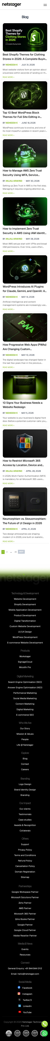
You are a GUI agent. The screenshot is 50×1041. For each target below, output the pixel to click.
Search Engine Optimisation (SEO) (25, 682)
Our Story (25, 728)
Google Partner (25, 924)
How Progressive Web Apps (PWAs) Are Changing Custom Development (24, 347)
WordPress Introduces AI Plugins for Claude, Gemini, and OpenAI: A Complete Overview (24, 289)
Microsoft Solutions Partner (25, 897)
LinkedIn (27, 1006)
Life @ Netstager (25, 744)
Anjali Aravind (14, 181)
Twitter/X (27, 1000)
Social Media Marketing (25, 698)
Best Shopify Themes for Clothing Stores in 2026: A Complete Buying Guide (25, 57)
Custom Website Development (25, 626)
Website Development (25, 599)
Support (25, 844)
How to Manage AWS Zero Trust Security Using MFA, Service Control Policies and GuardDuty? (23, 173)
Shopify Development (25, 604)
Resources (25, 954)
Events (25, 949)
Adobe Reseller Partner (25, 935)
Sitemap (25, 877)
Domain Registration (25, 871)
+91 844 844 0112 (33, 968)
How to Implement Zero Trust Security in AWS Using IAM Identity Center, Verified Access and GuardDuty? (24, 231)
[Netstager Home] (11, 5)
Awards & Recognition (25, 825)
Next (21, 552)
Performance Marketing (25, 692)
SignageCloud (25, 661)
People (25, 739)
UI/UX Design (25, 631)
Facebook (27, 987)
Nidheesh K (12, 64)
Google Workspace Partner (25, 891)
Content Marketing (25, 703)
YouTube (27, 1012)
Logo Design (25, 784)
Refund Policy (25, 860)
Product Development (25, 615)
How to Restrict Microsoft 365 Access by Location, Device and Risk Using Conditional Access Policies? (22, 463)
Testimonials (25, 814)
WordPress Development (25, 637)
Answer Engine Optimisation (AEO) (25, 687)
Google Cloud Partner (25, 930)
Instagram (27, 994)
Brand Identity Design (25, 789)
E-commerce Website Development (25, 642)
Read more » (8, 77)
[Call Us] (44, 1024)
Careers (25, 769)
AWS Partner (25, 908)
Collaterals (25, 830)
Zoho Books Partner (25, 919)
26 (16, 552)
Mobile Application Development (25, 609)
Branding (25, 795)
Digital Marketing (25, 709)
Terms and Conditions (25, 855)
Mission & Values (25, 733)
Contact (25, 764)
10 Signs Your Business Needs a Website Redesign (22, 405)
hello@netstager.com (28, 973)
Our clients (25, 808)
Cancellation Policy (25, 866)
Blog (25, 758)
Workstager (25, 656)
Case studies (25, 819)
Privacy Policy (25, 849)
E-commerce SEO (25, 714)
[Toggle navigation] (45, 5)
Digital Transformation (25, 620)
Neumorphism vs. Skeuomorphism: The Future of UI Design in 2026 (24, 521)
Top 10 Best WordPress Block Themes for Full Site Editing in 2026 (21, 115)
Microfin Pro (25, 667)
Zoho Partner (25, 902)
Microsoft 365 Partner (25, 913)
